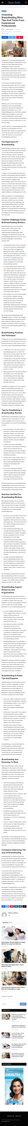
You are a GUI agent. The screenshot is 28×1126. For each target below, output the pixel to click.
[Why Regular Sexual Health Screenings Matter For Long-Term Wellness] (14, 933)
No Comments (18, 31)
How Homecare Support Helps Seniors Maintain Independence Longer (18, 1055)
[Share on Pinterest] (19, 37)
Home (3, 7)
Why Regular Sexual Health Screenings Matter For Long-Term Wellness (19, 1046)
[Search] (25, 2)
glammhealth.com (6, 1121)
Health (4, 11)
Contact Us (10, 1116)
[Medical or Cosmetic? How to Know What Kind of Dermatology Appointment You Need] (6, 1017)
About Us (18, 1116)
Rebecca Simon (9, 29)
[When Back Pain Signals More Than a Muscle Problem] (14, 956)
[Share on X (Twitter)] (12, 37)
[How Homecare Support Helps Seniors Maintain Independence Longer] (14, 978)
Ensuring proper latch (15, 392)
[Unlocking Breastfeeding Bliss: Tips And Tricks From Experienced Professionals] (14, 49)
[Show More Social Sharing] (24, 37)
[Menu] (3, 2)
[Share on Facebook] (5, 37)
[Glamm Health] (14, 2)
